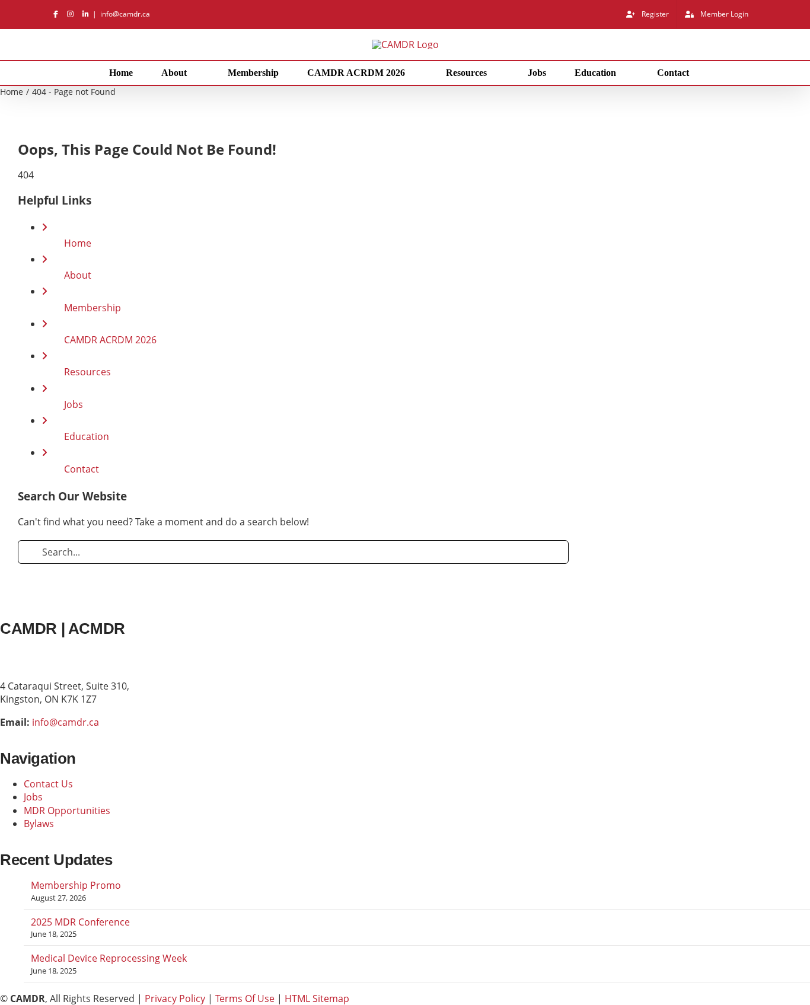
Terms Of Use (245, 998)
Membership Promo (76, 885)
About (77, 275)
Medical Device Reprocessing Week (109, 958)
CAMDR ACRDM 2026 (110, 339)
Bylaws (39, 823)
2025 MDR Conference (80, 922)
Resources (87, 371)
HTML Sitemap (317, 998)
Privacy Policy (175, 998)
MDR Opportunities (67, 810)
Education (86, 436)
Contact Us (48, 783)
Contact (81, 469)
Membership (92, 307)
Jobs (73, 404)
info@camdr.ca (125, 14)
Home (77, 243)
